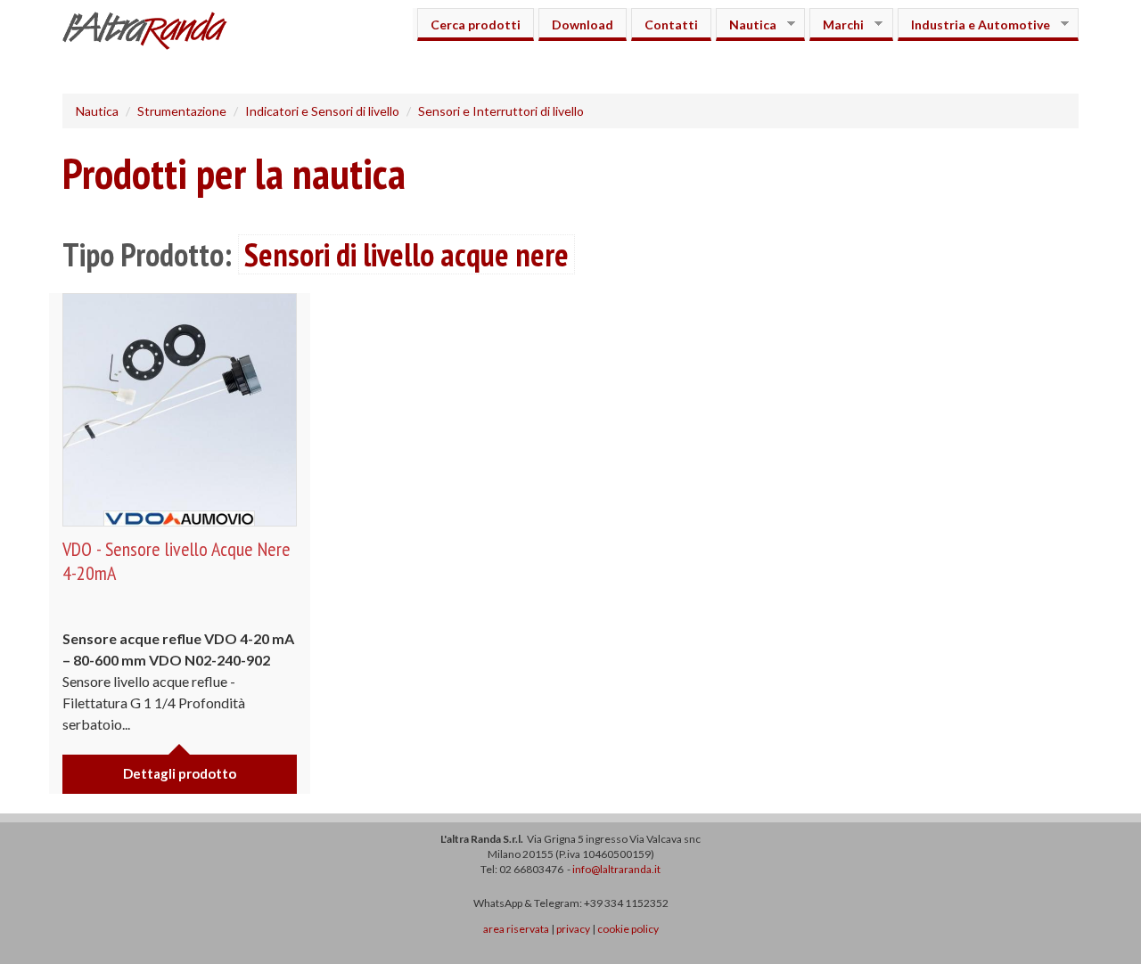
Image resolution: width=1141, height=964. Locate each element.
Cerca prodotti (476, 24)
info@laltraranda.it (616, 869)
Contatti (671, 24)
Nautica (746, 24)
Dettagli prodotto (179, 773)
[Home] (151, 33)
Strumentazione (181, 110)
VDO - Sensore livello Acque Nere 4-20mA (176, 560)
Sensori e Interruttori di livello (501, 110)
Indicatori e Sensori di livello (322, 110)
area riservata (516, 928)
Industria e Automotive (974, 24)
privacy (573, 928)
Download (582, 24)
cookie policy (628, 928)
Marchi (836, 24)
